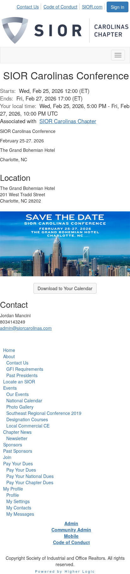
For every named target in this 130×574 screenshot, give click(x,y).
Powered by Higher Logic (65, 571)
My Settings (18, 501)
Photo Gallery (19, 407)
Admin (71, 523)
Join (7, 457)
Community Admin (71, 529)
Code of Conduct (60, 6)
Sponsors (12, 444)
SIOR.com (92, 6)
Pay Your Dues (18, 463)
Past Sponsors (17, 451)
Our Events (17, 394)
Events (10, 388)
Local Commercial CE (28, 425)
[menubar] (61, 6)
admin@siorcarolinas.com (26, 328)
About (9, 356)
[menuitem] (29, 6)
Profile (12, 495)
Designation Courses (27, 419)
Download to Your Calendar (65, 288)
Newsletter (16, 438)
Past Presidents (22, 375)
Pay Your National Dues (30, 476)
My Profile (13, 488)
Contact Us (28, 6)
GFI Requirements (24, 369)
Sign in (117, 7)
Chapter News (17, 432)
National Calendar (24, 400)
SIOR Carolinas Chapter (67, 121)
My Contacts (18, 507)
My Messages (20, 514)
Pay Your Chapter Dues (29, 482)
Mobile (71, 536)
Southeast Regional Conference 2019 (43, 413)
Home (9, 350)
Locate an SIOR (19, 381)
